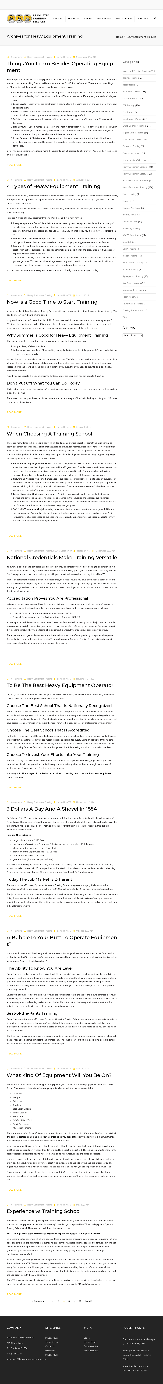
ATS (69, 56)
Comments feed (91, 1346)
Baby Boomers (96, 195)
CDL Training (129, 105)
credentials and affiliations (30, 736)
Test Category (129, 296)
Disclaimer (50, 1350)
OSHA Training (129, 248)
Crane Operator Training (134, 125)
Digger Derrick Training (134, 132)
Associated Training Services (136, 71)
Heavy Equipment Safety (134, 173)
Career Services (130, 98)
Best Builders (129, 84)
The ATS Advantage (16, 1280)
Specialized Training (132, 289)
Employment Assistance (79, 454)
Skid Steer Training (132, 283)
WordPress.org (91, 1350)
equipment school (23, 150)
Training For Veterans (133, 310)
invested (42, 698)
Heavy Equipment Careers (135, 166)
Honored (127, 201)
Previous (38, 1301)
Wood (125, 317)
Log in (87, 1337)
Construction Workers (133, 118)
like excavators (72, 957)
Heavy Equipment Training (39, 56)
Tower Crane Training (133, 303)
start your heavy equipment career (39, 398)
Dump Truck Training (132, 139)
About (88, 18)
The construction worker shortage (139, 1339)
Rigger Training (130, 255)
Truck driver (19, 257)
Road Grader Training (133, 262)
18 (80, 1301)
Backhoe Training (131, 77)
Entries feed (90, 1342)
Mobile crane (19, 238)
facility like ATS (98, 574)
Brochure (104, 18)
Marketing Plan (130, 228)
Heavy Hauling (129, 194)
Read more (14, 164)
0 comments (16, 56)
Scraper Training (130, 269)
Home (43, 18)
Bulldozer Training (131, 91)
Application (123, 18)
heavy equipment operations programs (34, 1035)
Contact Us (50, 1346)
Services (73, 18)
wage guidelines (91, 885)
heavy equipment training (100, 311)
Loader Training (130, 221)
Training (57, 18)
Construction (128, 112)
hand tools (88, 864)
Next (88, 1301)
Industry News (129, 214)
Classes (34, 1263)
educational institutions (53, 604)
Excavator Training (131, 146)
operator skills (30, 446)
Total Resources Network (75, 478)
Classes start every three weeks (22, 1172)
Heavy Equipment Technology (137, 180)
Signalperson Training (133, 276)
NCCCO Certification (62, 550)
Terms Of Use (52, 1342)
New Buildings (129, 242)
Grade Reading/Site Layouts (136, 160)
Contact (142, 18)
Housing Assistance (132, 207)
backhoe (45, 83)
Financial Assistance (132, 153)
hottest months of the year (78, 350)
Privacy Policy (51, 1337)
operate (10, 1224)
